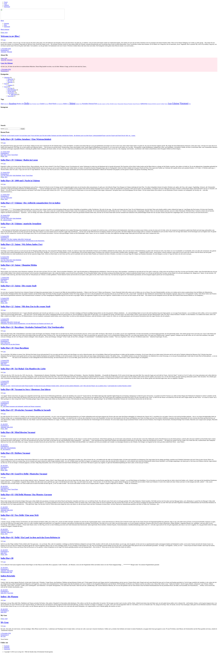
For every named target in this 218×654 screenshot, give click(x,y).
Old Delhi (112, 103)
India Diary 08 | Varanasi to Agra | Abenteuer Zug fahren (25, 389)
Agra (2, 103)
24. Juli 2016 (4, 567)
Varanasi (184, 103)
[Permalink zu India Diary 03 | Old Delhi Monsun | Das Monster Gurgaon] (4, 491)
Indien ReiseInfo (8, 576)
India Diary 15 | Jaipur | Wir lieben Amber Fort (21, 244)
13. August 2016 (5, 151)
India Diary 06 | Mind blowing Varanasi (18, 432)
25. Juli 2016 (4, 550)
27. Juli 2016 (4, 507)
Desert (30, 103)
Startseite (6, 23)
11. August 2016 (5, 194)
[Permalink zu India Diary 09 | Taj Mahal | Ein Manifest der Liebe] (5, 365)
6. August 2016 (5, 298)
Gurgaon (46, 103)
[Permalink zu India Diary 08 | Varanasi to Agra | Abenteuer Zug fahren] (66, 385)
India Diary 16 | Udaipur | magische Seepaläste (21, 223)
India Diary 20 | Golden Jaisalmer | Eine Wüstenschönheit (26, 139)
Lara (4, 40)
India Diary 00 (7, 558)
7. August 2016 (5, 277)
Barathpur (13, 103)
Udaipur (175, 103)
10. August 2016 (5, 215)
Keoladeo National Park (89, 103)
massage (103, 103)
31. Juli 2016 (4, 424)
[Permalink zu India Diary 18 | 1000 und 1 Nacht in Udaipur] (4, 177)
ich (57, 103)
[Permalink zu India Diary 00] (4, 554)
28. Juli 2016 (4, 486)
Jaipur (72, 103)
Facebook (6, 646)
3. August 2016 (5, 360)
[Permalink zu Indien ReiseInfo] (6, 572)
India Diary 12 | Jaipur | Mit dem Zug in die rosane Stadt (25, 306)
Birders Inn (20, 103)
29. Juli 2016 (4, 465)
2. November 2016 (6, 69)
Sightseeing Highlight (152, 103)
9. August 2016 (5, 236)
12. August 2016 (5, 172)
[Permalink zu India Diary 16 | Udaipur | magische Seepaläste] (6, 220)
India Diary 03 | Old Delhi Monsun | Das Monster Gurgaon (26, 494)
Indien (65, 103)
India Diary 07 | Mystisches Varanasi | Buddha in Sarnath (26, 410)
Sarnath (134, 103)
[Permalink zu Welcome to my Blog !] (4, 32)
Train (170, 103)
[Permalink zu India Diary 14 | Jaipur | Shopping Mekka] (7, 261)
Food (5, 3)
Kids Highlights (11, 90)
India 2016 (14, 94)
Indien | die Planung (9, 596)
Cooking (9, 85)
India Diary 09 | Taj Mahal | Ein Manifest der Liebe (23, 369)
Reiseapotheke (121, 103)
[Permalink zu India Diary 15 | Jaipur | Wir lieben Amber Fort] (23, 240)
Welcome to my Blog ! (10, 36)
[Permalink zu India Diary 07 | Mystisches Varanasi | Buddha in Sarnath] (21, 406)
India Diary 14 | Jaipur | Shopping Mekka (19, 265)
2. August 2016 (5, 381)
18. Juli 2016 (4, 609)
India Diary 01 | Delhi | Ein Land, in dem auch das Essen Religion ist (30, 537)
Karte (81, 103)
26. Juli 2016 (4, 529)
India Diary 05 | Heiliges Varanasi (15, 453)
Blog (5, 25)
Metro (108, 103)
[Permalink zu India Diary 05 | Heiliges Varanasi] (5, 449)
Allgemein (3, 51)
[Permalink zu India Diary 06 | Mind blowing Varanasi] (4, 428)
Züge (190, 103)
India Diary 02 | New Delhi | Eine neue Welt (20, 515)
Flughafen (34, 103)
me (106, 103)
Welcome (9, 51)
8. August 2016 (5, 257)
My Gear (9, 80)
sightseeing (143, 103)
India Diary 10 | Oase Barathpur (15, 348)
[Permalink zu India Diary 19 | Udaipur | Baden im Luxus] (4, 156)
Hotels (54, 103)
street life (158, 103)
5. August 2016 (5, 319)
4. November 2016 (6, 633)
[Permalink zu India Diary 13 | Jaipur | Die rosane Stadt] (4, 282)
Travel (5, 2)
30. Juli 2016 (4, 445)
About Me (3, 60)
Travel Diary (10, 93)
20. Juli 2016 (4, 590)
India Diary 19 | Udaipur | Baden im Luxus (19, 160)
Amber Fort (6, 103)
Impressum (7, 6)
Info (68, 103)
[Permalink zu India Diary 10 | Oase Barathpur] (10, 344)
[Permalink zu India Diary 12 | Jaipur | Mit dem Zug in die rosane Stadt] (4, 303)
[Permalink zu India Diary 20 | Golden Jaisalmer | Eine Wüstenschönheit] (68, 135)
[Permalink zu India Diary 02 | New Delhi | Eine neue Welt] (4, 511)
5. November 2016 (6, 48)
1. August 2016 (5, 402)
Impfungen (60, 103)
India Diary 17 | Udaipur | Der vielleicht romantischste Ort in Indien (30, 203)
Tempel (166, 103)
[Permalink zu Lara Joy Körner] (4, 58)
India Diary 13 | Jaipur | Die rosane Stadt (18, 286)
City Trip (9, 88)
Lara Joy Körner (7, 63)
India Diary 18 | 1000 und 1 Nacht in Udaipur (20, 180)
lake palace (99, 103)
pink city (116, 103)
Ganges (38, 103)
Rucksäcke (130, 103)
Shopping (138, 103)
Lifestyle (6, 5)
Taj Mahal (162, 103)
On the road (10, 91)
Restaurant (126, 103)
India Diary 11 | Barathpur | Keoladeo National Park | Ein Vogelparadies (32, 327)
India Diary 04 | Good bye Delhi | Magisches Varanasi (24, 474)
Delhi (26, 103)
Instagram (6, 647)
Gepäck (42, 103)
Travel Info (10, 96)
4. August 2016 (5, 339)
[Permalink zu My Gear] (4, 618)
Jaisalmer (77, 103)
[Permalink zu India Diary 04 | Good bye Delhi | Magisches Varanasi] (4, 470)
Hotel (50, 103)
